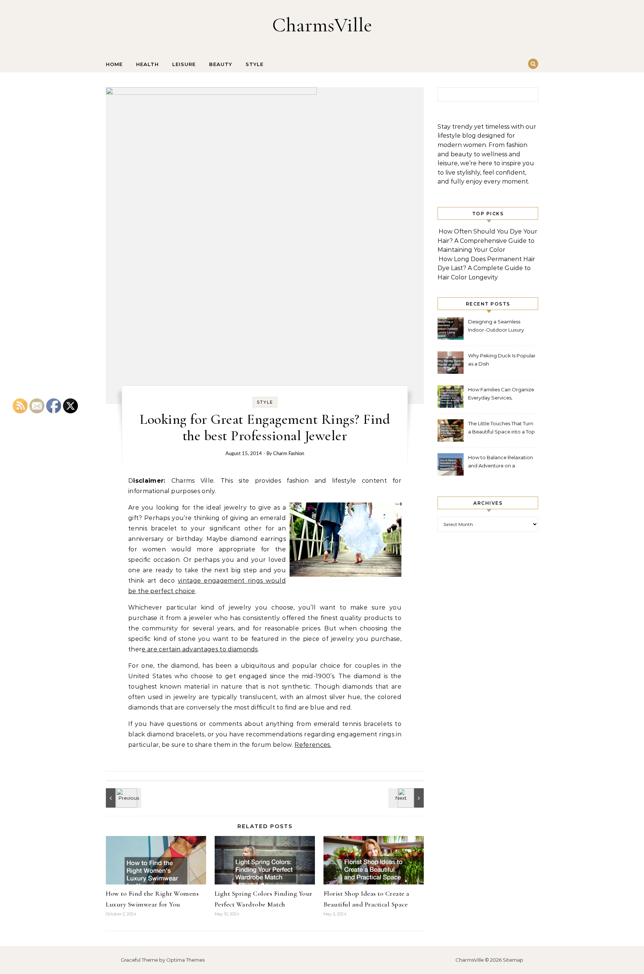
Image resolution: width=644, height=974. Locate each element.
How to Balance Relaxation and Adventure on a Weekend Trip (500, 462)
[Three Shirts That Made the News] (407, 798)
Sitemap (513, 960)
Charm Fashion (288, 453)
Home (114, 64)
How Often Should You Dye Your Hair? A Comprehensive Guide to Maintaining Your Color (487, 240)
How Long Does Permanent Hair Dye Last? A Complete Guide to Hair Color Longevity (486, 268)
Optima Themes (185, 960)
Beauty (220, 64)
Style (254, 64)
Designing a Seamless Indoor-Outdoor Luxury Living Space (496, 327)
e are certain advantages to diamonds (200, 649)
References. (312, 744)
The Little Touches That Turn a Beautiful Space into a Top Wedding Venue (501, 428)
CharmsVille (322, 25)
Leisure (184, 64)
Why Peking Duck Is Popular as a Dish (502, 360)
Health (147, 64)
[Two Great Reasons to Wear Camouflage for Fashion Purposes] (122, 798)
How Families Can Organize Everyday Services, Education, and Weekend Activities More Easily (501, 394)
